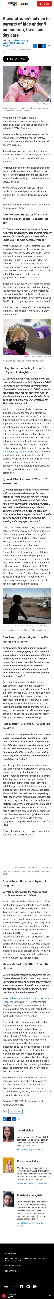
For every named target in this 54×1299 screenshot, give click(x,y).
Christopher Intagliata (29, 1195)
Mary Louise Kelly (27, 1161)
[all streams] (50, 1295)
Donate (45, 4)
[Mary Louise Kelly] (8, 1165)
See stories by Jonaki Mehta (30, 1149)
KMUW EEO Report (12, 1271)
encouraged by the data (15, 451)
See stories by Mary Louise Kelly (32, 1183)
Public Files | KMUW (13, 1266)
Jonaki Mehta (17, 40)
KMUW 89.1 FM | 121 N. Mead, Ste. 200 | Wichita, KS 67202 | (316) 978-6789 (26, 1260)
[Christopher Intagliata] (8, 1199)
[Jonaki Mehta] (8, 1134)
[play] (4, 1295)
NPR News (15, 1111)
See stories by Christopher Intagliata (30, 1224)
